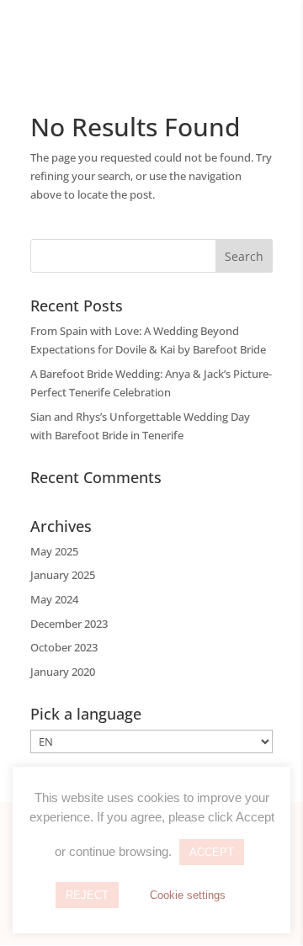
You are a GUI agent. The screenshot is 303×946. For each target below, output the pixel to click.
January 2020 (62, 671)
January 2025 (62, 574)
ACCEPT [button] (211, 852)
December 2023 (69, 623)
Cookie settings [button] (188, 895)
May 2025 (54, 551)
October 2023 (64, 647)
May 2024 (54, 599)
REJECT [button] (87, 895)
